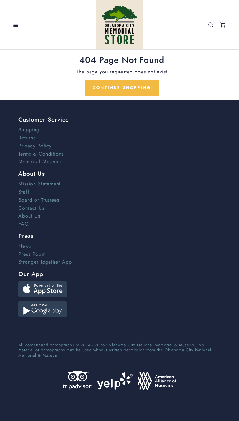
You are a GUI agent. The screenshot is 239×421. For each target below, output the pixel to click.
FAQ (23, 223)
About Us (29, 215)
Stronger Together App (45, 261)
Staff (24, 191)
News (24, 246)
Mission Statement (39, 183)
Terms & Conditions (41, 153)
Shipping (29, 129)
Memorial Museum (39, 161)
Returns (26, 137)
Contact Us (31, 208)
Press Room (32, 254)
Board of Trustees (38, 199)
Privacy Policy (35, 145)
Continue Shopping (122, 88)
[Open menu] (16, 25)
